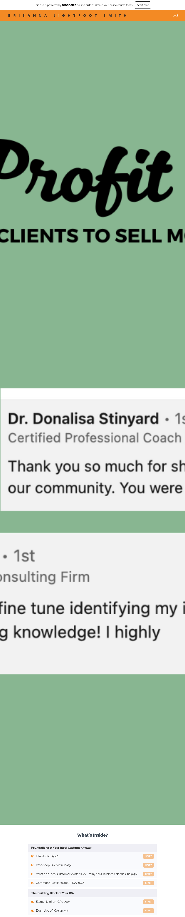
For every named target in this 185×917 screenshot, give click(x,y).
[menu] (174, 15)
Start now (143, 5)
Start (148, 856)
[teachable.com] (69, 5)
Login (176, 15)
